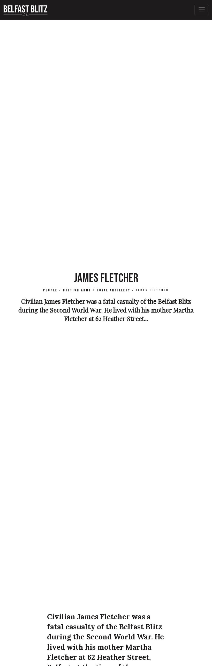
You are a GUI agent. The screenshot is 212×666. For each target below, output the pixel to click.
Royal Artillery (114, 290)
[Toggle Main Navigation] (201, 10)
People (50, 290)
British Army (77, 290)
